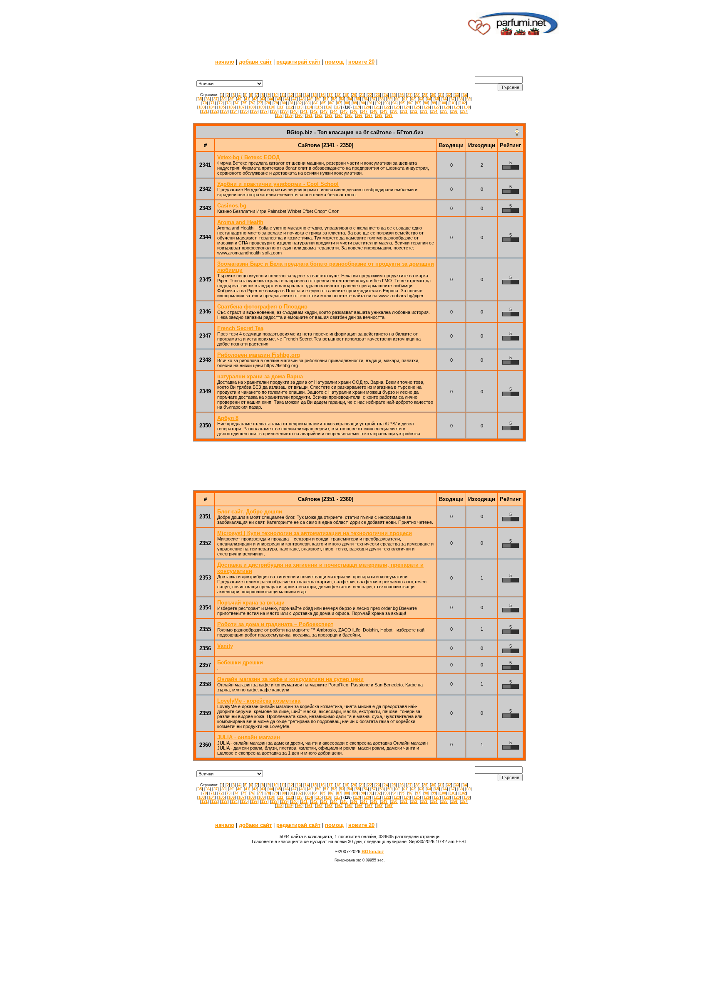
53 (342, 99)
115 (319, 107)
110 (271, 107)
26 (401, 95)
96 (410, 103)
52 (334, 99)
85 (323, 103)
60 (397, 99)
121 (377, 107)
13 (299, 95)
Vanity (225, 646)
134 (234, 111)
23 (378, 95)
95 (402, 103)
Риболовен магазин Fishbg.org (258, 355)
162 (319, 116)
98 (426, 103)
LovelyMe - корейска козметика (258, 701)
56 (366, 99)
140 (294, 111)
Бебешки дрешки (240, 662)
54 (350, 99)
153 (424, 111)
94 (394, 103)
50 (318, 99)
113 (299, 107)
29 (425, 95)
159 (289, 116)
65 (437, 99)
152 (414, 111)
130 (467, 107)
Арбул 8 (227, 418)
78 (268, 103)
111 (280, 107)
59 (389, 99)
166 (359, 116)
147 (364, 111)
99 (434, 103)
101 (453, 103)
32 (449, 95)
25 (394, 95)
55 (358, 99)
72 (220, 103)
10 (275, 95)
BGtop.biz (373, 851)
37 (215, 99)
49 (310, 99)
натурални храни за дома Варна (260, 376)
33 (457, 95)
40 (239, 99)
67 (453, 99)
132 (214, 111)
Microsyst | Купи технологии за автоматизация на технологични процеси (314, 533)
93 (386, 103)
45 (279, 99)
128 (447, 107)
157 (464, 111)
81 (292, 103)
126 (427, 107)
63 (421, 99)
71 (213, 103)
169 (389, 116)
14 (307, 95)
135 (244, 111)
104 (211, 107)
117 (338, 107)
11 (283, 95)
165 (349, 116)
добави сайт (255, 62)
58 (381, 99)
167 (369, 116)
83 (307, 103)
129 (457, 107)
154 (434, 111)
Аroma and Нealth (240, 222)
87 (339, 103)
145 (344, 111)
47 (295, 99)
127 (437, 107)
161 (309, 116)
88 (347, 103)
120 (367, 107)
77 (260, 103)
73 (228, 103)
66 (445, 99)
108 (251, 107)
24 (386, 95)
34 (465, 95)
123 (397, 107)
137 (264, 111)
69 (468, 99)
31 (441, 95)
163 (329, 116)
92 (379, 103)
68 (461, 99)
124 (407, 107)
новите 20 (361, 62)
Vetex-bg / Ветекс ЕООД (248, 157)
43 (263, 99)
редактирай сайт (298, 62)
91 (371, 103)
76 (252, 103)
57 (374, 99)
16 (322, 95)
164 (339, 116)
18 (338, 95)
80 (284, 103)
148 (374, 111)
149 (384, 111)
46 (287, 99)
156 (454, 111)
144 (334, 111)
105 (221, 107)
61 (405, 99)
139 (284, 111)
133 (224, 111)
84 (315, 103)
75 (244, 103)
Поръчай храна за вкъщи (251, 603)
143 (324, 111)
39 (231, 99)
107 (241, 107)
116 (328, 107)
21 (362, 95)
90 (363, 103)
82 (300, 103)
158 (279, 116)
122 (387, 107)
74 (236, 103)
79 (276, 103)
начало (224, 62)
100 (443, 103)
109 (261, 107)
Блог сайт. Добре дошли (249, 511)
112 (290, 107)
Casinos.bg (231, 205)
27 (409, 95)
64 (429, 99)
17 (330, 95)
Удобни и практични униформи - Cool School (278, 184)
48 (302, 99)
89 (355, 103)
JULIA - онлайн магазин (248, 737)
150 (394, 111)
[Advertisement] (310, 23)
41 (247, 99)
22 (370, 95)
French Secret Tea (240, 328)
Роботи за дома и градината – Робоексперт (275, 624)
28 (417, 95)
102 (463, 103)
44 (271, 99)
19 (346, 95)
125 (417, 107)
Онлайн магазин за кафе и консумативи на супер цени (290, 679)
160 (299, 116)
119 (357, 107)
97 (418, 103)
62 (413, 99)
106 (231, 107)
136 (254, 111)
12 (291, 95)
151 (404, 111)
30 (433, 95)
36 (208, 99)
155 (444, 111)
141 (304, 111)
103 (201, 107)
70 (205, 103)
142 (314, 111)
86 (331, 103)
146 (354, 111)
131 (204, 111)
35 (200, 99)
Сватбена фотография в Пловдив (262, 307)
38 (223, 99)
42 (255, 99)
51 (326, 99)
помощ (334, 62)
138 (274, 111)
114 (309, 107)
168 (379, 116)
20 (354, 95)
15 (314, 95)
